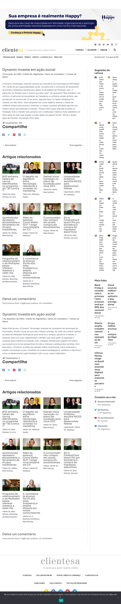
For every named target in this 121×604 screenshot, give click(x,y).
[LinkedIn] (19, 134)
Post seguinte (77, 145)
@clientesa (103, 410)
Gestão (25, 197)
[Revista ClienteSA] (96, 402)
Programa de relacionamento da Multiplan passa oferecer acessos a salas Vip (114, 253)
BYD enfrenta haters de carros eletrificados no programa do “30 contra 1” (10, 183)
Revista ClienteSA (106, 401)
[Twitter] (9, 134)
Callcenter (91, 50)
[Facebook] (3, 134)
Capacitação (69, 192)
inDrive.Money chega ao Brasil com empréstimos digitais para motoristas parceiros (99, 370)
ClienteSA (79, 50)
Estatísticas (34, 284)
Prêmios (27, 57)
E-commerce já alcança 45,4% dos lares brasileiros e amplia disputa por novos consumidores (31, 268)
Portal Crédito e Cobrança (68, 575)
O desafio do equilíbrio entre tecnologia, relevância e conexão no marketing (30, 183)
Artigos (25, 233)
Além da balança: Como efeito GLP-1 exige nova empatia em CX (31, 223)
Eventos (35, 57)
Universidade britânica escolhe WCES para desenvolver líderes (72, 182)
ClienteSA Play (46, 57)
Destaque (35, 194)
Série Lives (58, 57)
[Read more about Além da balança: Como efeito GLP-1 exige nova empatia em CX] (31, 208)
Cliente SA (27, 74)
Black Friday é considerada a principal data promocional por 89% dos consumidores (99, 299)
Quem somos (39, 583)
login (24, 303)
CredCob (103, 50)
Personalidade (9, 57)
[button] (115, 50)
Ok (61, 600)
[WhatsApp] (25, 134)
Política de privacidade (77, 583)
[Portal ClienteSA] (96, 418)
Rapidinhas (38, 74)
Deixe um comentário (54, 74)
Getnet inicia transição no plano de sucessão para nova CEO (52, 181)
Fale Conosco (56, 583)
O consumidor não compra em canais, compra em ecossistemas (52, 222)
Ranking (19, 57)
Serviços (74, 238)
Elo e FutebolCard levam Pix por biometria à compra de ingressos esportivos (72, 224)
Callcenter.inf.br (44, 575)
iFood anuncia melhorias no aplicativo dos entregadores (112, 295)
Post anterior (9, 145)
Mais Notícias (48, 192)
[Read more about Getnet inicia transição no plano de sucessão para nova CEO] (52, 167)
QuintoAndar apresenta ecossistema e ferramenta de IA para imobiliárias (11, 223)
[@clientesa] (96, 410)
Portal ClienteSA (106, 418)
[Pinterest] (14, 134)
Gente (54, 189)
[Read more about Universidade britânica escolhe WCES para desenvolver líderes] (72, 167)
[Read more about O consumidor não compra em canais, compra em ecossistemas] (52, 208)
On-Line (13, 197)
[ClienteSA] (96, 426)
